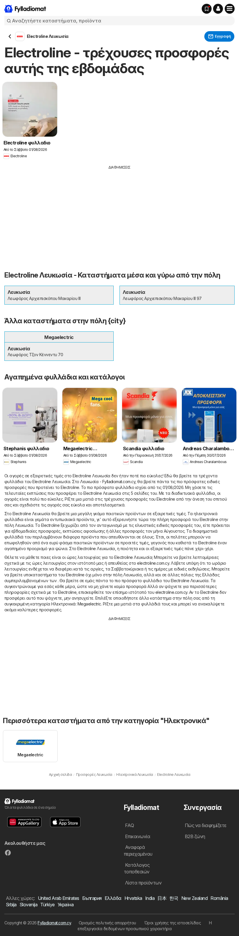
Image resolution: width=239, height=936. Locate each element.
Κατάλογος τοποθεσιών (137, 868)
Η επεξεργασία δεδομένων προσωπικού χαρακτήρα (145, 925)
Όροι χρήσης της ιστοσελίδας (172, 922)
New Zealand (194, 898)
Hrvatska (133, 898)
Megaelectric (89, 603)
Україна (65, 904)
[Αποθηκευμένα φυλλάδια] (207, 9)
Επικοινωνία (137, 836)
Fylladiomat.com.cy (54, 922)
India (149, 898)
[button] (218, 9)
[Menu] (230, 9)
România (219, 898)
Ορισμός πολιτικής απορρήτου (107, 922)
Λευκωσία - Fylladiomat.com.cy (107, 481)
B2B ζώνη (195, 836)
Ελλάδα (113, 898)
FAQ (129, 825)
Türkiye (47, 904)
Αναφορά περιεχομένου (138, 850)
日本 (161, 898)
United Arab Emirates (58, 898)
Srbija (11, 904)
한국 (173, 898)
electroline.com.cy (153, 563)
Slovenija (28, 904)
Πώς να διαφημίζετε (205, 825)
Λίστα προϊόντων (143, 883)
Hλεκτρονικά (63, 603)
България (92, 898)
